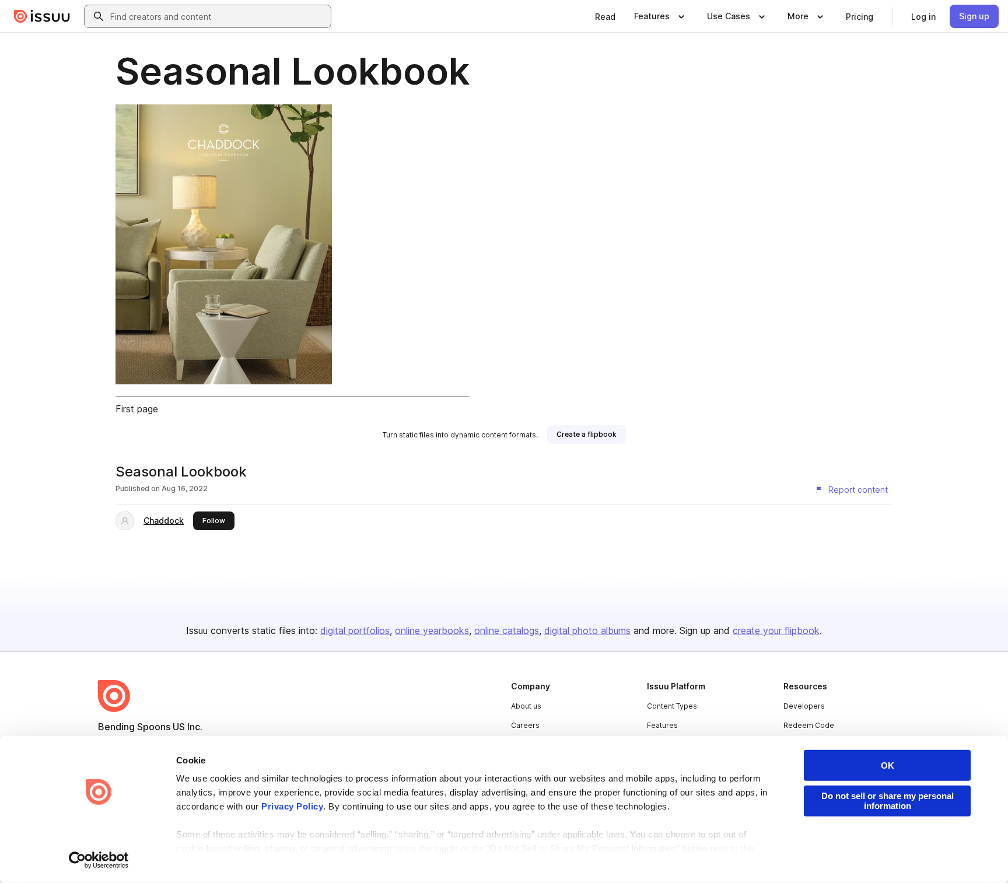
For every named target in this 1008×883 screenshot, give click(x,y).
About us (526, 706)
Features (662, 725)
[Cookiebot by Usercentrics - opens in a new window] (99, 860)
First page (137, 409)
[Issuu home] (42, 16)
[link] (605, 16)
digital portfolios (355, 630)
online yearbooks (432, 630)
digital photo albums (587, 630)
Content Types (672, 706)
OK (887, 765)
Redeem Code (808, 725)
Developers (804, 706)
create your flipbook (776, 630)
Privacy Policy (292, 806)
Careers (525, 725)
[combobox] (218, 16)
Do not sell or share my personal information (887, 801)
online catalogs (506, 630)
